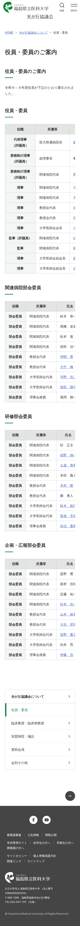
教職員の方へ (15, 848)
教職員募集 (14, 835)
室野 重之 (68, 634)
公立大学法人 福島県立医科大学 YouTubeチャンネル (46, 820)
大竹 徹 (66, 367)
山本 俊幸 (68, 614)
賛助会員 (17, 749)
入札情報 (33, 835)
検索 (62, 10)
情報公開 (51, 835)
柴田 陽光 (68, 387)
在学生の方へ (41, 842)
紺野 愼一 (68, 455)
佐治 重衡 (68, 526)
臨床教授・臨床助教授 (27, 723)
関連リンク (14, 861)
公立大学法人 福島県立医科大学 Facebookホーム (33, 820)
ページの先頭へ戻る (70, 796)
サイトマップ (36, 861)
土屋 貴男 (68, 465)
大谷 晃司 (68, 624)
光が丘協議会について (27, 696)
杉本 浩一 (68, 604)
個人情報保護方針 (44, 855)
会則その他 (19, 763)
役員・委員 (19, 710)
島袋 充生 (68, 516)
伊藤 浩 (66, 655)
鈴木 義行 (68, 506)
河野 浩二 (68, 377)
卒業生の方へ (65, 842)
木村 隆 (66, 485)
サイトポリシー (17, 855)
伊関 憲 (66, 357)
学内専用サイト (17, 842)
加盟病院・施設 (22, 736)
